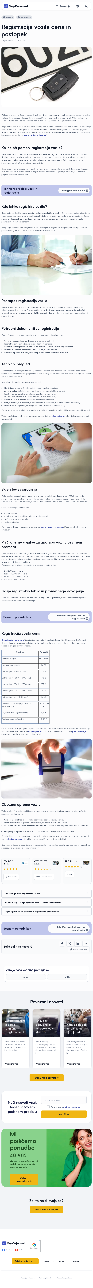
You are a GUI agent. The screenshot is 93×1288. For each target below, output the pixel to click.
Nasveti (9, 17)
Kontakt (76, 1261)
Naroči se (63, 1114)
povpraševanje (79, 731)
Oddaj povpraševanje (73, 190)
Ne (68, 977)
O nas (61, 1261)
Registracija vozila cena (13, 640)
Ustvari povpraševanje (24, 1179)
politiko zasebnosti (72, 1107)
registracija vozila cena (35, 135)
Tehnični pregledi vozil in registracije (71, 617)
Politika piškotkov (46, 1278)
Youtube (22, 1250)
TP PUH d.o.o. (71, 861)
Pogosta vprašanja (64, 1278)
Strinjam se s (66, 1107)
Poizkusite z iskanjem (46, 1209)
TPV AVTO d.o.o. (8, 862)
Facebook (9, 1250)
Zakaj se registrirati (24, 1261)
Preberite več (11, 1063)
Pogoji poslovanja (28, 1278)
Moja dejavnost (59, 416)
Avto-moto (25, 17)
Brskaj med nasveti (45, 1077)
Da (27, 977)
